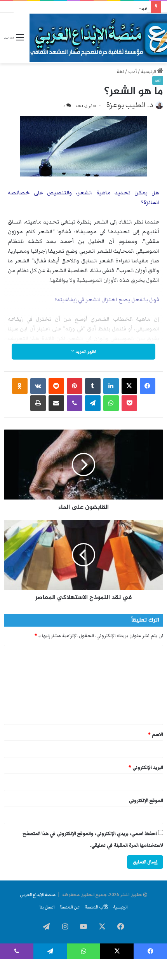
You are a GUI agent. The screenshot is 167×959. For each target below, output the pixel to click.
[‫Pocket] (129, 403)
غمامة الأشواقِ (133, 9)
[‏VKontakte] (38, 386)
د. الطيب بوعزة (129, 105)
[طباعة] (38, 403)
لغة (120, 71)
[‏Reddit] (56, 386)
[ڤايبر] (74, 403)
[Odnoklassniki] (20, 386)
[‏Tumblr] (93, 386)
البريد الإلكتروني (146, 767)
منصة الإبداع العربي (38, 894)
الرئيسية (149, 71)
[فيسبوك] (147, 386)
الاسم (155, 734)
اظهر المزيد (85, 351)
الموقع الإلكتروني (146, 800)
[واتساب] (111, 403)
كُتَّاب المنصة (96, 906)
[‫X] (129, 386)
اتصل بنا (47, 906)
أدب (132, 71)
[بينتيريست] (74, 386)
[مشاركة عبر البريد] (56, 403)
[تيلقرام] (93, 403)
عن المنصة (69, 906)
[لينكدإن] (111, 386)
